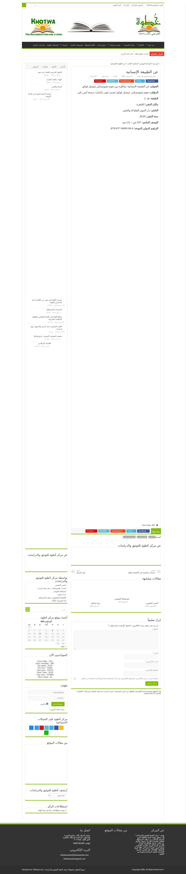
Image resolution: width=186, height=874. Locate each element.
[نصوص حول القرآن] (46, 750)
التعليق (155, 629)
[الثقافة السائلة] (113, 835)
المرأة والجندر (56, 87)
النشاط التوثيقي (145, 64)
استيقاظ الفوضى (121, 599)
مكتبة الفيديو (129, 45)
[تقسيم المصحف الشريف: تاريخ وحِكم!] (64, 336)
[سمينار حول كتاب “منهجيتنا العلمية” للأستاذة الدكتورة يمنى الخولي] (59, 768)
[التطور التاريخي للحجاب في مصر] (64, 72)
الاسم (155, 653)
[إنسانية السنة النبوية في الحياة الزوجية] (59, 195)
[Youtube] (49, 5)
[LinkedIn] (51, 5)
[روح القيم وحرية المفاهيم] (46, 767)
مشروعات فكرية (77, 45)
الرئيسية (159, 45)
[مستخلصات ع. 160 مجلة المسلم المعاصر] (117, 835)
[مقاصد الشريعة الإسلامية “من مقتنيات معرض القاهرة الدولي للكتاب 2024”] (105, 835)
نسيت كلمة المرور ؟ (57, 709)
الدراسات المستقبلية (54, 310)
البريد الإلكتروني (151, 662)
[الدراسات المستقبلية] (64, 309)
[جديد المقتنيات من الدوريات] (33, 767)
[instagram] (46, 5)
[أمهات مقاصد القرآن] (64, 79)
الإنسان (152, 537)
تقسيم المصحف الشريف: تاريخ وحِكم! (48, 336)
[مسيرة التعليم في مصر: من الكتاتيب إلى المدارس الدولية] (64, 300)
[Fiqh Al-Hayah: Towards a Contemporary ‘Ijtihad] (33, 750)
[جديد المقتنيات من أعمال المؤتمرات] (125, 835)
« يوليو (63, 646)
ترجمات (65, 45)
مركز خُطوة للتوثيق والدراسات (146, 76)
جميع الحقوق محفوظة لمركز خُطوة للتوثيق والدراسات (64, 870)
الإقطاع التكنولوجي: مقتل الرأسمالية (52, 598)
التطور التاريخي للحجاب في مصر (50, 72)
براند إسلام (95, 603)
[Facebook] (56, 5)
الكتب (129, 64)
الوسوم (35, 67)
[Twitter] (54, 5)
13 (40, 634)
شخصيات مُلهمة (53, 45)
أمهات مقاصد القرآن (54, 79)
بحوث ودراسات (115, 45)
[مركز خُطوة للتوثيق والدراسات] (149, 24)
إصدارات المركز (39, 45)
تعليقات (45, 67)
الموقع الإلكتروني (151, 670)
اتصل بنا (126, 5)
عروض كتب (101, 45)
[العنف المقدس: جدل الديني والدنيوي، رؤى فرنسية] (64, 326)
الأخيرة (62, 67)
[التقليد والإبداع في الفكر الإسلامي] (59, 750)
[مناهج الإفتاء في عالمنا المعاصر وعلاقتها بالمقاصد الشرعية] (64, 317)
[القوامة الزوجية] (33, 777)
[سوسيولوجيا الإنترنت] (33, 758)
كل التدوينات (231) (59, 601)
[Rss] (59, 5)
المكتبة (141, 45)
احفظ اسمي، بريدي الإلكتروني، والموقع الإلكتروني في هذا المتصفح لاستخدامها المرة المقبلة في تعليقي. (119, 678)
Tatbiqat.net (38, 870)
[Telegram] (43, 5)
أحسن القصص (152, 603)
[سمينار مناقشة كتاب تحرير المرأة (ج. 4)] (109, 835)
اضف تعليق (105, 76)
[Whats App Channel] (40, 5)
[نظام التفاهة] (121, 835)
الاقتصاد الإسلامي (44, 343)
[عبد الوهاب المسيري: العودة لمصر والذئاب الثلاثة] (46, 776)
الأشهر (54, 67)
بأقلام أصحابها (90, 45)
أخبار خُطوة (117, 5)
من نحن (151, 45)
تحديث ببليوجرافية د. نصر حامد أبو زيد (134, 54)
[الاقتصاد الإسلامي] (59, 444)
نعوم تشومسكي (130, 537)
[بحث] (24, 5)
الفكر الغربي (142, 537)
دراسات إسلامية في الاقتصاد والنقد (141, 572)
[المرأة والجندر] (64, 87)
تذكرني (43, 704)
